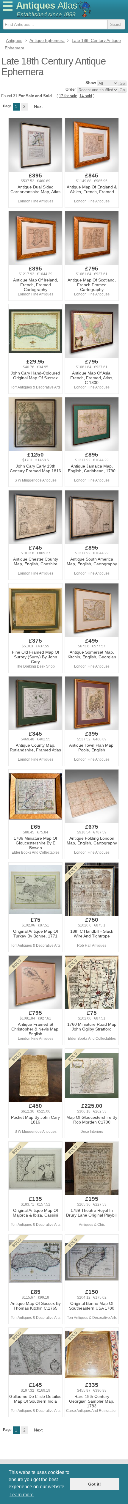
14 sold (85, 96)
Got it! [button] (94, 1484)
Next (38, 106)
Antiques (46, 5)
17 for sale (68, 96)
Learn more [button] (22, 1494)
